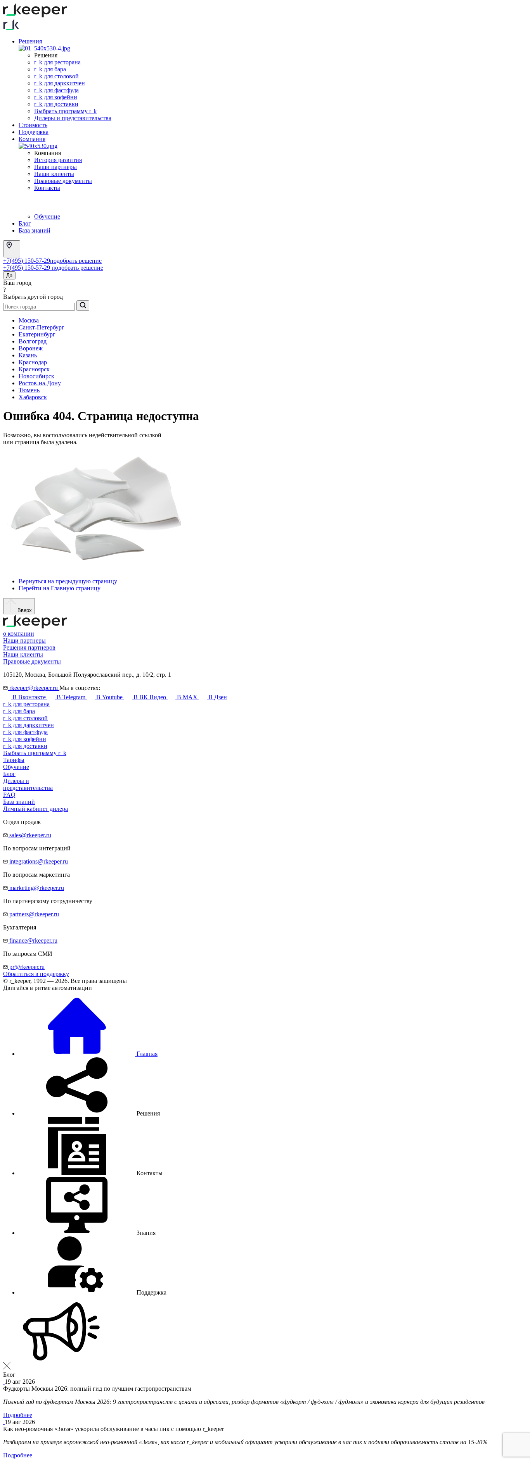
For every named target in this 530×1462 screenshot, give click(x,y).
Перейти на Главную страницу (59, 588)
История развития (58, 160)
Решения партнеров (29, 647)
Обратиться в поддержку (36, 974)
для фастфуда (25, 732)
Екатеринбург (37, 334)
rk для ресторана (57, 62)
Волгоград (33, 341)
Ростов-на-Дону (40, 383)
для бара (19, 711)
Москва (29, 320)
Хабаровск (33, 397)
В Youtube (109, 697)
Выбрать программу (65, 111)
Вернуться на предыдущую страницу (68, 581)
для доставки (25, 746)
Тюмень (29, 390)
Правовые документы (63, 181)
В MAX (187, 697)
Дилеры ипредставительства (28, 784)
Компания (32, 139)
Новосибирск (36, 376)
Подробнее (17, 1415)
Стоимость (33, 125)
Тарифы (13, 760)
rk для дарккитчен (59, 83)
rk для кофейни (55, 97)
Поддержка (33, 132)
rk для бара (50, 69)
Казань (28, 355)
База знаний (34, 230)
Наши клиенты (54, 174)
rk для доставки (56, 104)
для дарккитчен (28, 725)
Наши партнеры (55, 167)
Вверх (24, 610)
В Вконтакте (29, 697)
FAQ (9, 794)
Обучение (47, 216)
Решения (30, 41)
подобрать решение (76, 260)
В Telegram (71, 697)
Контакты (47, 187)
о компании (18, 633)
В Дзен (217, 697)
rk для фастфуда (56, 90)
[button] (89, 1113)
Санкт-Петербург (41, 327)
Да (9, 275)
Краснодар (33, 362)
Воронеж (31, 348)
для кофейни (24, 739)
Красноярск (34, 369)
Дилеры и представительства (72, 118)
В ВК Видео (150, 697)
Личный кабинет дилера (35, 808)
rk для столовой (56, 76)
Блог (25, 223)
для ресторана (26, 704)
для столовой (25, 718)
